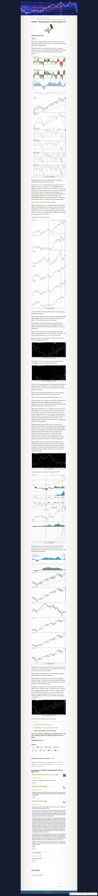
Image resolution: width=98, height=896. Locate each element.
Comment (60, 886)
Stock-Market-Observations (48, 7)
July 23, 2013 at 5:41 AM (36, 789)
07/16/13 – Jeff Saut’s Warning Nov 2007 (40, 17)
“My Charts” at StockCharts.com (43, 725)
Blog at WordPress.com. (49, 892)
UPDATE (53, 758)
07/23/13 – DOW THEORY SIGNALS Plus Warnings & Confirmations (51, 19)
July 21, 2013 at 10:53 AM (37, 856)
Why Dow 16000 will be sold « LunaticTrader (44, 774)
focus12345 (35, 852)
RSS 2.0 (37, 764)
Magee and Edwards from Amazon (40, 217)
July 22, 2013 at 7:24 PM (36, 804)
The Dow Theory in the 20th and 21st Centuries (43, 202)
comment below (56, 764)
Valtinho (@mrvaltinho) (38, 786)
